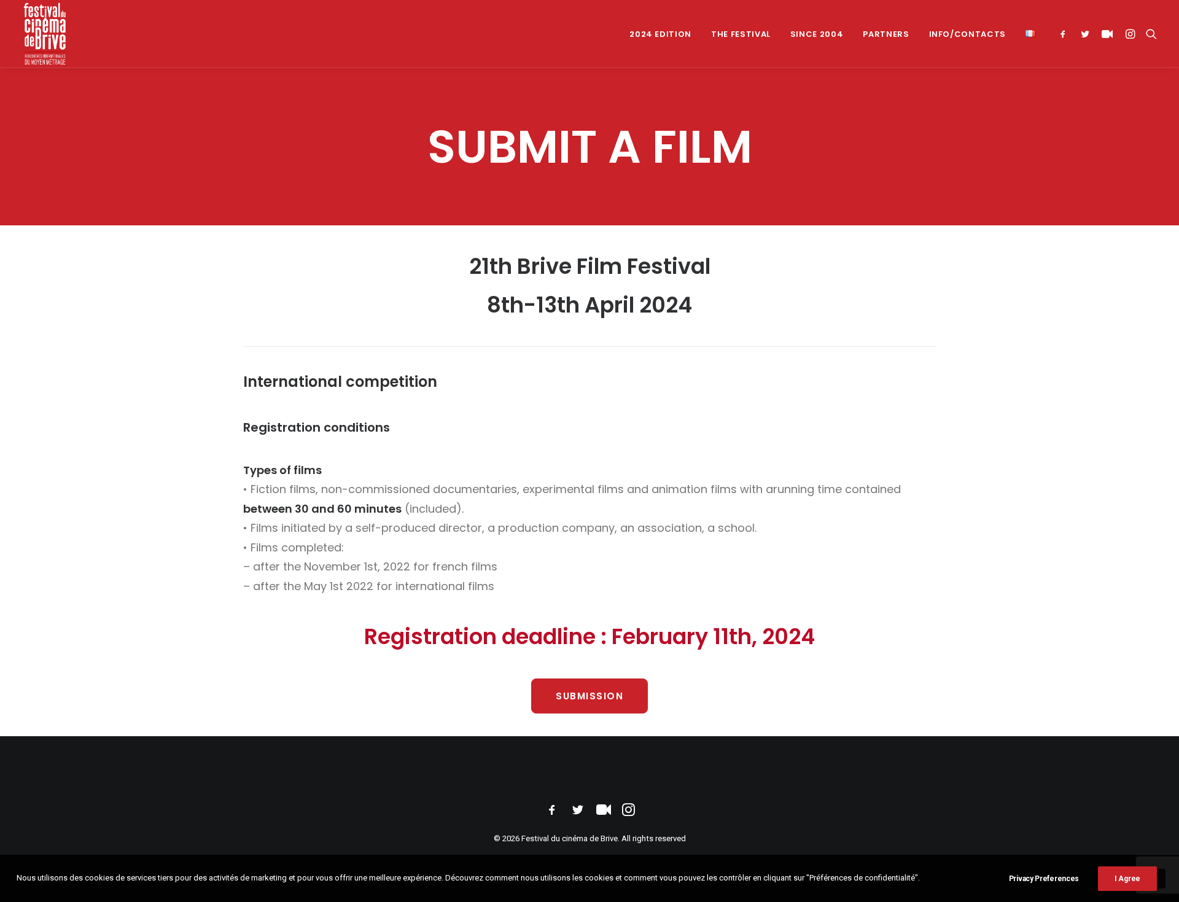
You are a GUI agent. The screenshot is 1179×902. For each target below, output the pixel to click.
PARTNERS (886, 34)
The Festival (741, 34)
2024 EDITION (660, 34)
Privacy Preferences (1044, 878)
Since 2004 (817, 34)
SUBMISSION (589, 696)
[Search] (1148, 34)
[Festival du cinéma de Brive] (45, 34)
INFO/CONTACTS (967, 34)
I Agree (1127, 878)
